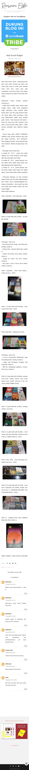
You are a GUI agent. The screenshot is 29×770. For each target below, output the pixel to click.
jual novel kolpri (9, 567)
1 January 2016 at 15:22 (10, 632)
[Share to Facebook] (7, 563)
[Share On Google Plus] (15, 563)
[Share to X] (10, 563)
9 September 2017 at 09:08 (11, 680)
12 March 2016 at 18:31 (10, 666)
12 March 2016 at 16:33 (10, 652)
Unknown (8, 582)
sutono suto (9, 650)
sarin (6, 677)
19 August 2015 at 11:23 (10, 600)
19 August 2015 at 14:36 (10, 616)
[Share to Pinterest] (13, 563)
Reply (26, 593)
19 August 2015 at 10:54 (10, 584)
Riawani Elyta (17, 768)
